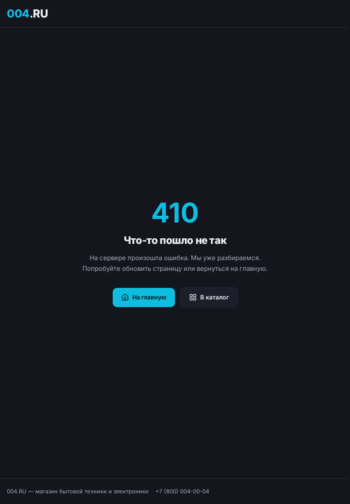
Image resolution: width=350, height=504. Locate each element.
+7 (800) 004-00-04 (182, 491)
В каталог (214, 297)
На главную (149, 297)
